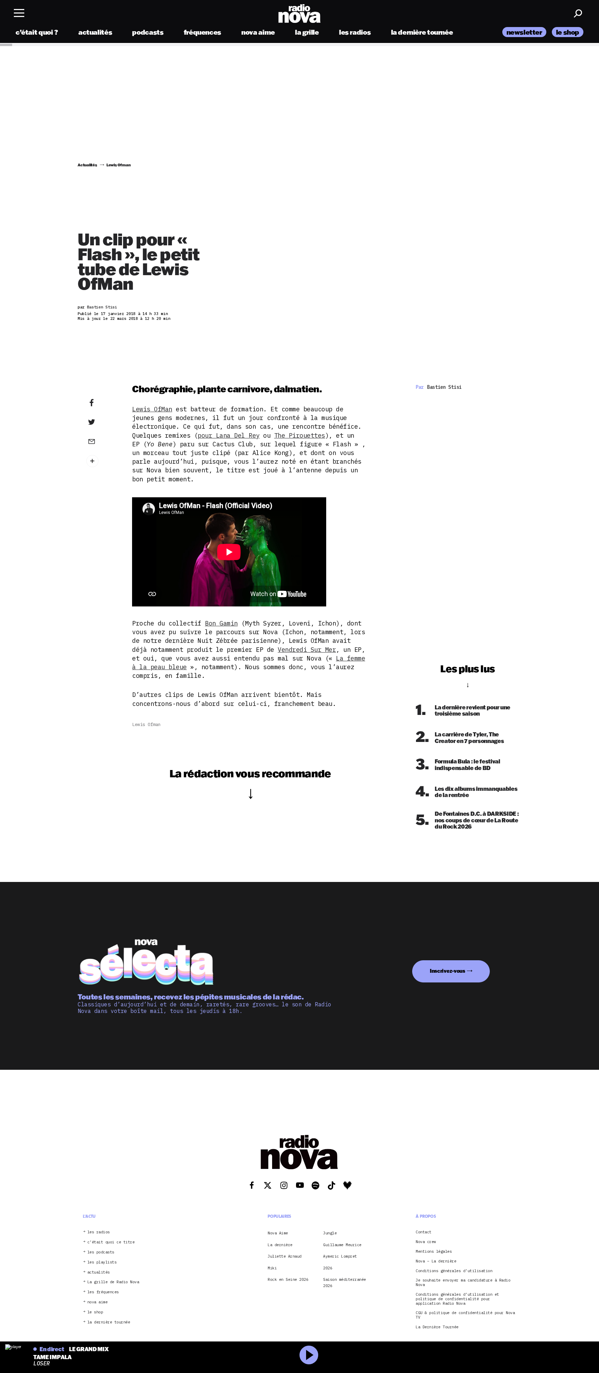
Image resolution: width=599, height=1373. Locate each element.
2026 (327, 1268)
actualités (95, 32)
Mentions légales (434, 1251)
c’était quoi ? (37, 32)
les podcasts (100, 1252)
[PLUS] (102, 461)
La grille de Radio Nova (113, 1282)
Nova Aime (278, 1233)
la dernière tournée (422, 32)
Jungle (330, 1233)
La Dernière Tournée (437, 1327)
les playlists (102, 1262)
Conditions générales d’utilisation (454, 1271)
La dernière (280, 1244)
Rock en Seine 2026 (288, 1279)
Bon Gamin (221, 623)
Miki (272, 1268)
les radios (355, 32)
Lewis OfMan (152, 409)
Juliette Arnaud (285, 1256)
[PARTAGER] (102, 422)
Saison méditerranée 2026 (344, 1282)
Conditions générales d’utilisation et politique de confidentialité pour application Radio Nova (457, 1298)
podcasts (147, 32)
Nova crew (426, 1242)
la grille (307, 32)
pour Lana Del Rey (229, 435)
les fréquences (103, 1292)
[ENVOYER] (102, 441)
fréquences (202, 32)
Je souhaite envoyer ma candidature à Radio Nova (463, 1282)
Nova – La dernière (436, 1261)
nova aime (258, 32)
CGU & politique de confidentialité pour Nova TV (465, 1315)
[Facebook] (102, 403)
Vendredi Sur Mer (307, 650)
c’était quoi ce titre (111, 1242)
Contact (424, 1232)
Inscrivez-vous (447, 971)
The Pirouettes (299, 435)
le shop (567, 32)
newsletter (524, 32)
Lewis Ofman (146, 724)
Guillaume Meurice (342, 1244)
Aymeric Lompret (340, 1256)
